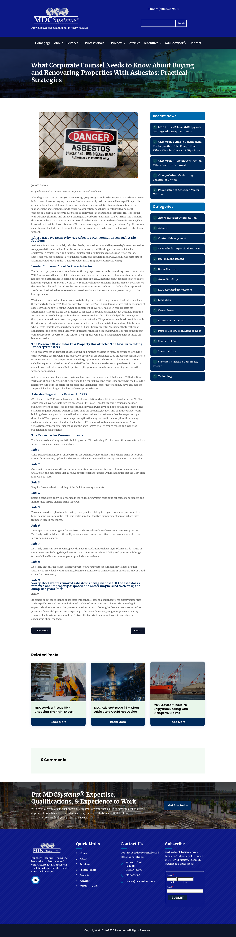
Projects (116, 43)
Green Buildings (168, 279)
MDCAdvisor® (175, 43)
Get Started (176, 805)
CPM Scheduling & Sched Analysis (179, 248)
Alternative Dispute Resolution (177, 217)
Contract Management (172, 238)
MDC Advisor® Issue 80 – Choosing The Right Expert (54, 710)
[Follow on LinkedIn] (35, 880)
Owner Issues (166, 310)
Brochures (151, 43)
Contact (195, 43)
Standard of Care (168, 341)
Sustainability (167, 351)
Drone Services (167, 269)
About (58, 43)
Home (83, 853)
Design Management (171, 258)
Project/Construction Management (179, 330)
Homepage (43, 43)
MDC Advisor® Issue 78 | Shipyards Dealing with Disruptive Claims (171, 709)
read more (58, 722)
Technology (165, 376)
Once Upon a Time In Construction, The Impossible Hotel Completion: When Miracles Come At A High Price (177, 146)
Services (72, 43)
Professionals (94, 43)
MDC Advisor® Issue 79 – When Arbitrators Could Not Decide (116, 710)
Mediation (164, 300)
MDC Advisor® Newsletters (175, 289)
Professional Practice (171, 320)
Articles (134, 43)
